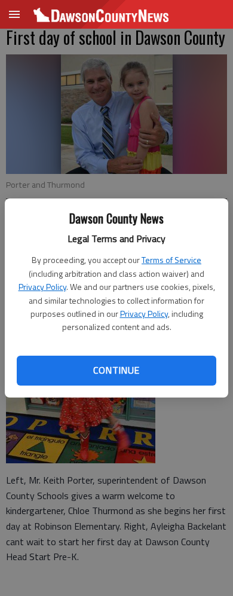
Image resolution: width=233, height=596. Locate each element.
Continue (116, 370)
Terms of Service (171, 259)
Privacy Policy (42, 286)
